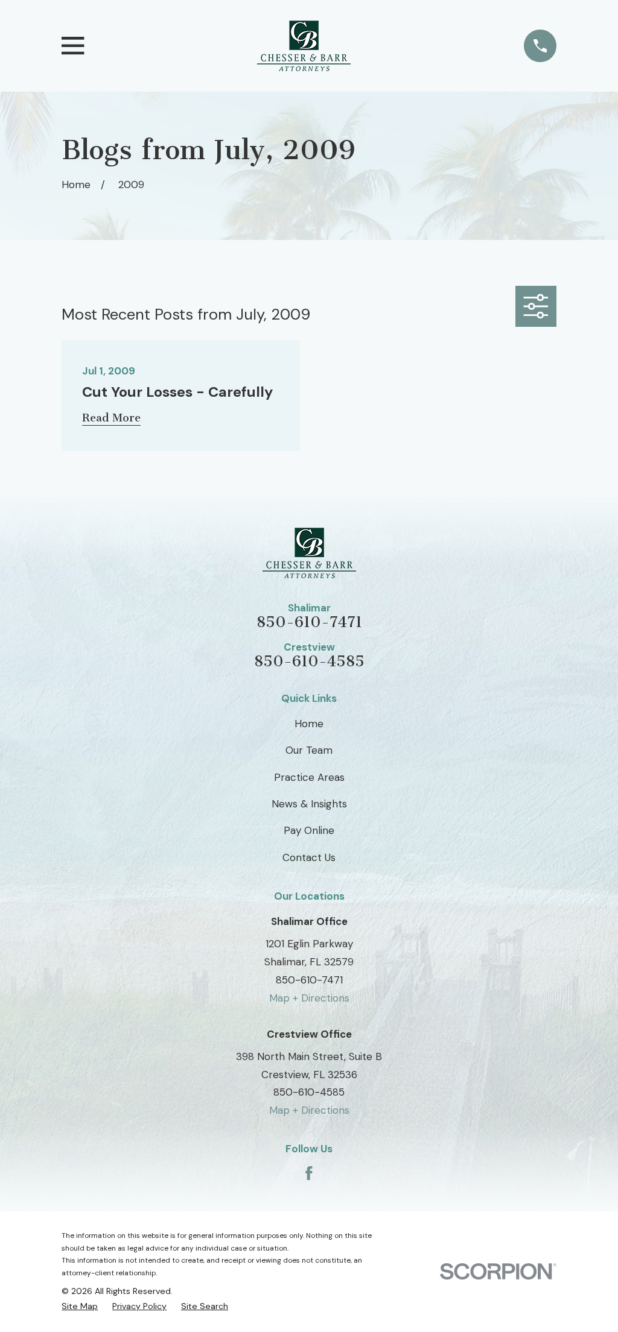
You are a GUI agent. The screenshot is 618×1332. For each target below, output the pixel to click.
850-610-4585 (309, 662)
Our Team (309, 750)
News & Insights (309, 803)
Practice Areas (309, 777)
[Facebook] (309, 1173)
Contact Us (309, 857)
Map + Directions (309, 998)
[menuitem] (80, 1306)
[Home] (304, 45)
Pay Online (309, 830)
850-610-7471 (309, 623)
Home (309, 723)
